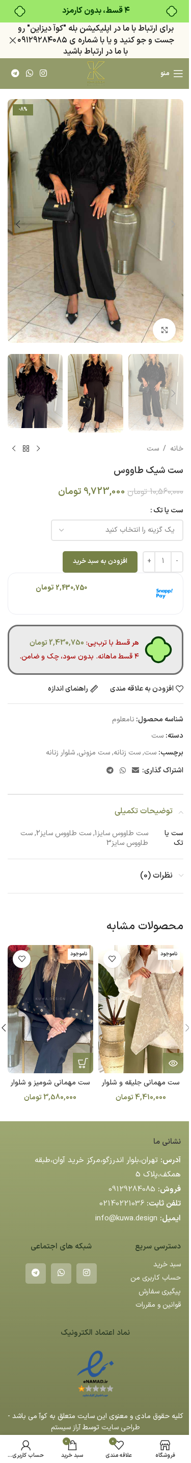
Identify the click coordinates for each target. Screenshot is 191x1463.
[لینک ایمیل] (135, 771)
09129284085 (131, 1189)
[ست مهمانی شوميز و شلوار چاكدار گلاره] (50, 1009)
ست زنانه (127, 752)
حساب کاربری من (155, 1277)
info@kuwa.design (126, 1218)
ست (153, 448)
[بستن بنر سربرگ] (12, 40)
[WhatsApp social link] (29, 73)
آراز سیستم (65, 1427)
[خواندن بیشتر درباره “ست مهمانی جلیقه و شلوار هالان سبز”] (173, 1063)
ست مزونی (94, 752)
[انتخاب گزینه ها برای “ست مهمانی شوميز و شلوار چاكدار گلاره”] (83, 1063)
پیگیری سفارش (160, 1291)
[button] (173, 224)
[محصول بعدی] (14, 449)
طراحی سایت (120, 1427)
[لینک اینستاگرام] (43, 73)
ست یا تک (168, 510)
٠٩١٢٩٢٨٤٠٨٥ (42, 40)
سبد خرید (167, 1264)
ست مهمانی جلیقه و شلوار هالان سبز (141, 1087)
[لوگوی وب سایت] (95, 73)
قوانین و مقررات (158, 1305)
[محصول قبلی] (38, 449)
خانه (176, 448)
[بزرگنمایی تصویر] (164, 329)
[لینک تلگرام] (15, 73)
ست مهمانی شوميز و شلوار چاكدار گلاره (50, 1087)
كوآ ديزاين (46, 28)
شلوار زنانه (60, 752)
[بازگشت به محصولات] (26, 449)
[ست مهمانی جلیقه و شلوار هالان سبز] (141, 1009)
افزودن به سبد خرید (100, 561)
